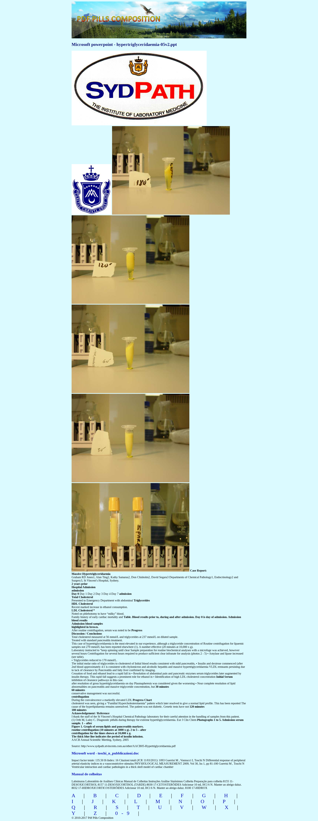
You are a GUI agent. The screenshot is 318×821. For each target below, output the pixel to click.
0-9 (124, 813)
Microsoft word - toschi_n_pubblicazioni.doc (105, 753)
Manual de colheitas (87, 774)
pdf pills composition (123, 15)
